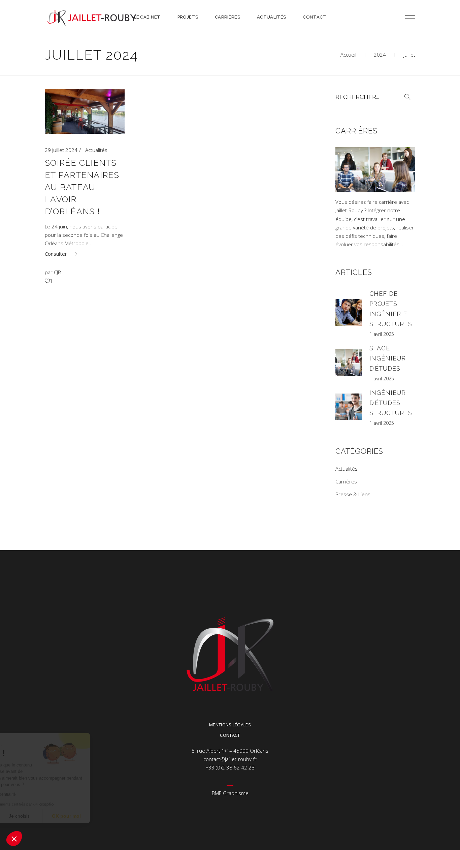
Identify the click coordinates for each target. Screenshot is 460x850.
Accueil (348, 54)
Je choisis (77, 816)
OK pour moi (124, 816)
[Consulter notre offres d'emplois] (375, 190)
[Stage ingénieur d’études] (348, 362)
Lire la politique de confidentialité (43, 794)
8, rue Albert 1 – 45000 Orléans (230, 750)
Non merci (30, 816)
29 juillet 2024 (61, 150)
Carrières (346, 481)
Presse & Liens (352, 494)
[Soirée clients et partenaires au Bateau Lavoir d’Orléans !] (85, 111)
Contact (230, 735)
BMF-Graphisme (230, 793)
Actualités (96, 150)
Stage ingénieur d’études (387, 358)
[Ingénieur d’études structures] (348, 406)
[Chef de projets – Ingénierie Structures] (348, 312)
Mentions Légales (230, 725)
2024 (380, 54)
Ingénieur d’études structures (390, 402)
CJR (57, 272)
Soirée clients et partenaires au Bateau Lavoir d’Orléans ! (82, 187)
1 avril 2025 (381, 334)
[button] (14, 838)
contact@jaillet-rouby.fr (230, 759)
